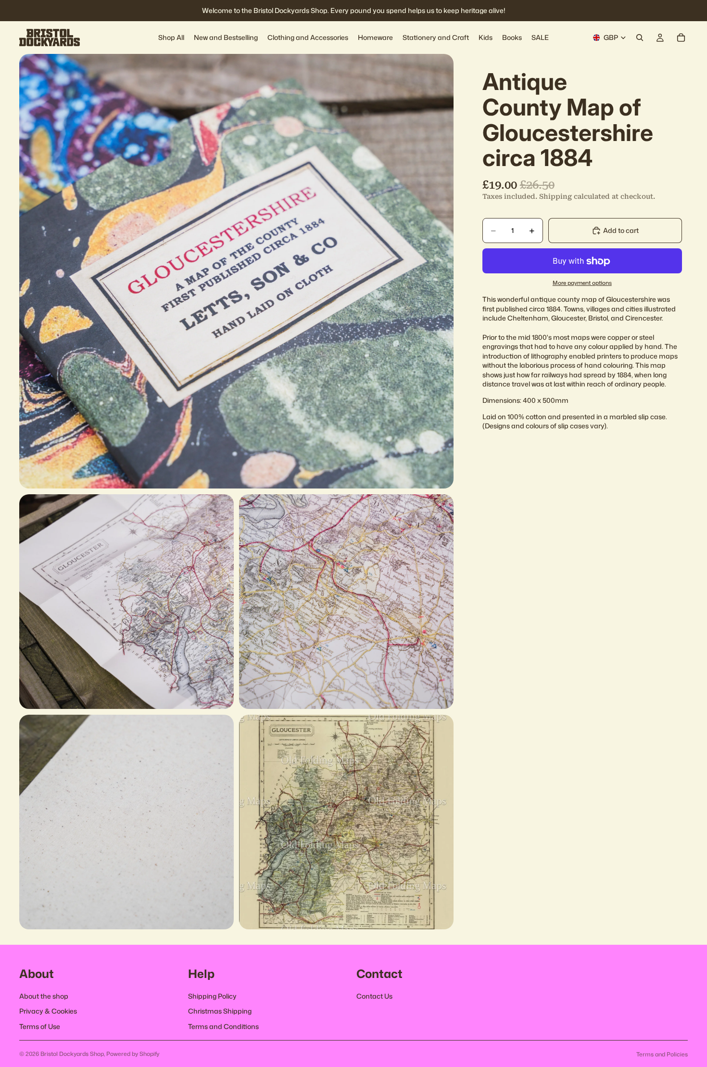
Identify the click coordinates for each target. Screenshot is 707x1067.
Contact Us (374, 996)
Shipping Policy (212, 996)
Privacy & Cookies (48, 1011)
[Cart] (681, 37)
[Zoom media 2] (126, 601)
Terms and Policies (662, 1054)
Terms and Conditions (223, 1026)
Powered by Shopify (133, 1054)
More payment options (582, 283)
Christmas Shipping (220, 1011)
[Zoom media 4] (126, 822)
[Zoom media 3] (346, 601)
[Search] (639, 37)
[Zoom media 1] (236, 271)
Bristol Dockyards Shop (72, 1054)
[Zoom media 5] (346, 822)
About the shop (43, 996)
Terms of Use (39, 1026)
